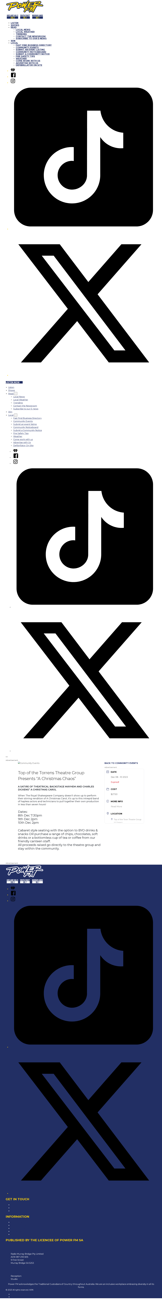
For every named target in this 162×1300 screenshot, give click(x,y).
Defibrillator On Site (29, 65)
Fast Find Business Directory (34, 45)
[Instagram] (13, 83)
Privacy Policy (18, 1222)
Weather (21, 58)
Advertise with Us (27, 63)
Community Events (27, 47)
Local (14, 43)
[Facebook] (13, 77)
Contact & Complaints (22, 1205)
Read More (116, 806)
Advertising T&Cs (19, 1228)
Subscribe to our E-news (31, 38)
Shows (15, 25)
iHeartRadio (16, 1297)
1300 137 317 (24, 1279)
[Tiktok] (83, 229)
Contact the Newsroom (31, 36)
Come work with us (28, 61)
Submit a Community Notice (33, 54)
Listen (14, 23)
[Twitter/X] (83, 375)
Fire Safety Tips (25, 56)
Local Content (18, 1234)
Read (14, 27)
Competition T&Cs (20, 1225)
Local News (23, 29)
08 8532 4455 (29, 1276)
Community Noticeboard (31, 52)
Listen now (13, 382)
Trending (21, 34)
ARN (13, 1294)
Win (13, 41)
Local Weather (25, 32)
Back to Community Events (121, 763)
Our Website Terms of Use (24, 1231)
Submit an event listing (30, 49)
